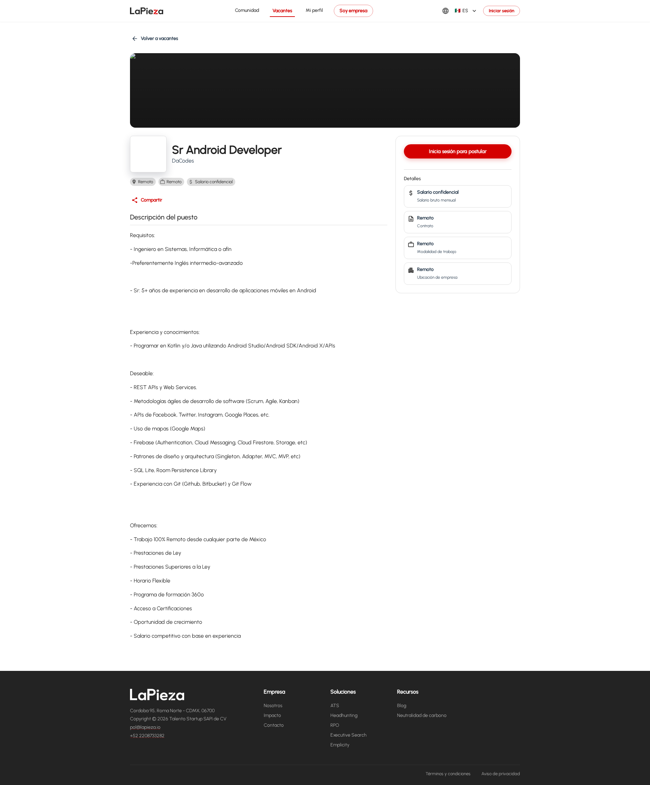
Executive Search (348, 735)
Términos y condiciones (448, 773)
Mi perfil (314, 10)
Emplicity (339, 745)
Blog (401, 705)
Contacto (274, 725)
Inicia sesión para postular (457, 151)
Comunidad (247, 10)
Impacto (272, 715)
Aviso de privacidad (500, 773)
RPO (334, 725)
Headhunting (344, 715)
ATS (334, 705)
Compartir (151, 200)
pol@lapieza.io (145, 727)
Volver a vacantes (159, 38)
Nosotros (273, 705)
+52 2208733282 (147, 736)
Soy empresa (353, 11)
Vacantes (282, 11)
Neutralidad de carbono (422, 715)
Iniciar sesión (501, 10)
